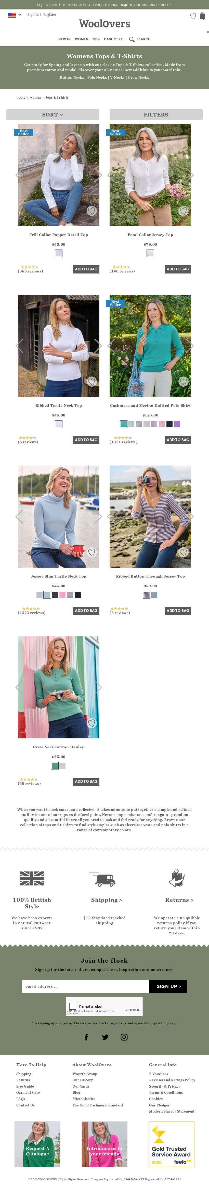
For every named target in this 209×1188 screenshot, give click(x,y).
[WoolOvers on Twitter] (104, 1036)
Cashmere (113, 39)
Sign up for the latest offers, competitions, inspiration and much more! (104, 5)
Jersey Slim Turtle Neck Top (58, 576)
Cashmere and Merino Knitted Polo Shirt (150, 405)
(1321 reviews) (123, 442)
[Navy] (169, 424)
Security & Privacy (164, 1086)
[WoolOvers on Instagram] (123, 1036)
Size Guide (25, 1086)
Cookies (156, 1099)
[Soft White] (62, 766)
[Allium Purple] (177, 424)
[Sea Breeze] (124, 424)
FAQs (20, 1099)
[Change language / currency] (13, 16)
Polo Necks (97, 77)
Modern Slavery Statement (171, 1111)
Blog (76, 1092)
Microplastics (84, 1099)
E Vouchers (158, 1074)
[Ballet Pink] (162, 424)
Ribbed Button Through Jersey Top (150, 576)
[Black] (55, 595)
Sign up (167, 986)
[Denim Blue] (154, 595)
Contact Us (25, 1105)
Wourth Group (85, 1074)
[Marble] (139, 424)
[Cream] (146, 424)
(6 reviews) (28, 442)
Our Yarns (81, 1086)
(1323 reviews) (32, 612)
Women (81, 39)
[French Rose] (62, 595)
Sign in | (34, 15)
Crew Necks (138, 77)
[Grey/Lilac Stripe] (146, 595)
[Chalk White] (59, 253)
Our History (83, 1080)
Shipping (23, 1074)
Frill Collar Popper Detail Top (58, 234)
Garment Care (28, 1092)
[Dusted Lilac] (154, 424)
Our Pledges (159, 1105)
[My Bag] (202, 16)
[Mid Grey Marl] (70, 595)
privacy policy (165, 1023)
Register (50, 15)
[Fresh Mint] (131, 424)
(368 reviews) (30, 271)
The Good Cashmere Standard (98, 1105)
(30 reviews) (29, 783)
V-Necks (117, 77)
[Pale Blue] (47, 595)
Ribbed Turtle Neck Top (58, 405)
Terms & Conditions (166, 1092)
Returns (23, 1080)
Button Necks (72, 77)
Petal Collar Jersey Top (150, 234)
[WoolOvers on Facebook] (85, 1036)
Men (96, 39)
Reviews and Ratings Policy (172, 1080)
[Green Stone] (55, 766)
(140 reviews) (122, 271)
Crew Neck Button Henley (58, 747)
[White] (150, 253)
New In (64, 39)
